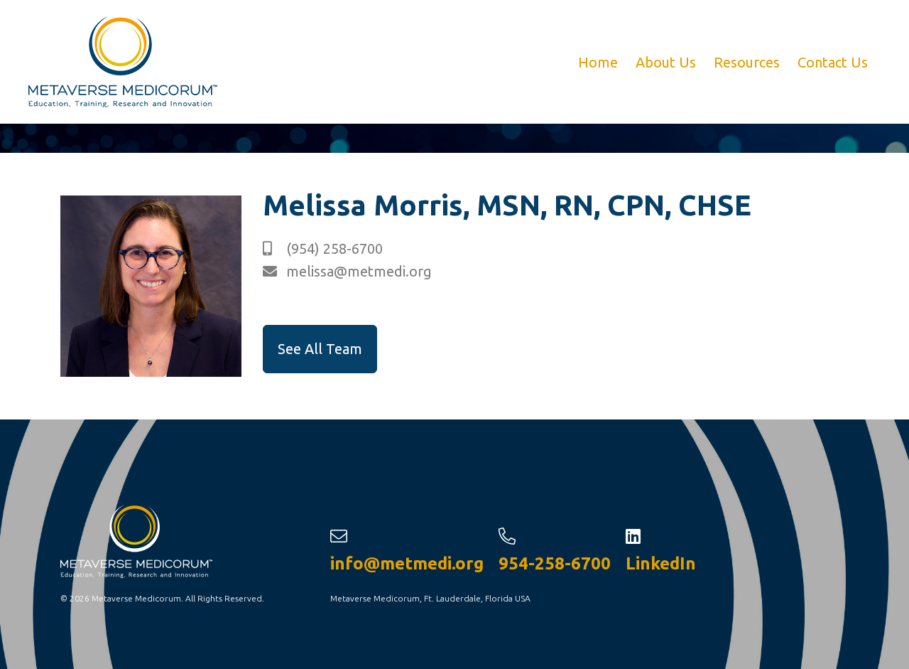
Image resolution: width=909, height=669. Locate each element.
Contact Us (833, 62)
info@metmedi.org (407, 563)
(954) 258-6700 (333, 248)
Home (596, 62)
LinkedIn (661, 563)
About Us (666, 62)
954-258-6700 (555, 563)
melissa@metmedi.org (357, 271)
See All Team (320, 349)
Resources (747, 62)
